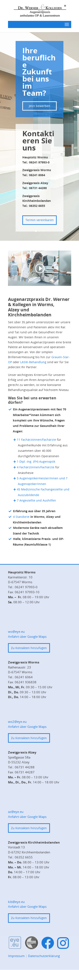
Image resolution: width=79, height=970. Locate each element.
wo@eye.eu (16, 631)
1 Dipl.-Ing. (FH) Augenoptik (36, 461)
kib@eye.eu (16, 902)
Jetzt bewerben (39, 106)
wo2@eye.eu (17, 721)
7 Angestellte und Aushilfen (36, 500)
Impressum (16, 956)
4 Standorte (21, 517)
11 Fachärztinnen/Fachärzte (36, 440)
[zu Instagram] (63, 943)
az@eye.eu (15, 812)
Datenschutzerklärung (44, 956)
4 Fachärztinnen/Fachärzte (35, 467)
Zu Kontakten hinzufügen (29, 648)
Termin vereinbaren (39, 220)
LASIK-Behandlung (33, 362)
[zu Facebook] (47, 943)
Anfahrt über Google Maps (27, 636)
